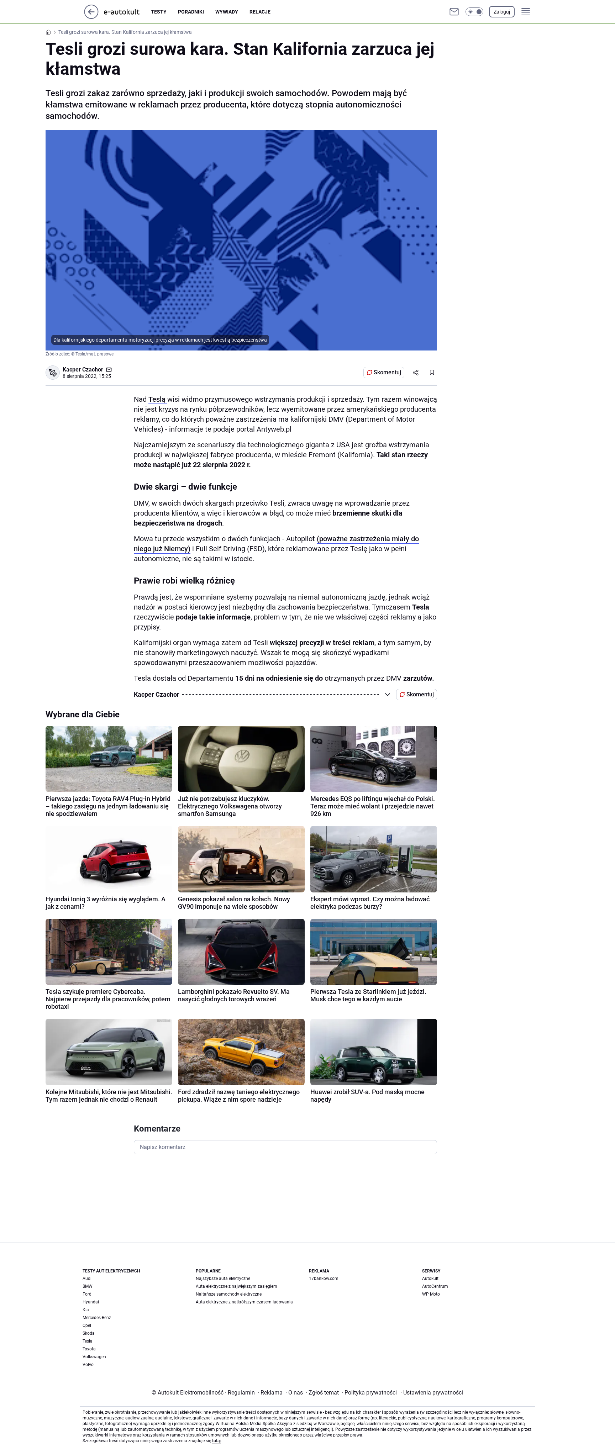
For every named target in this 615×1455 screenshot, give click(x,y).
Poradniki (191, 12)
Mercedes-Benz (97, 1317)
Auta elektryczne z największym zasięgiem (236, 1286)
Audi (87, 1278)
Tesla (88, 1341)
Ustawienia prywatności (431, 1392)
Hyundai (91, 1302)
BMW (88, 1286)
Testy (159, 12)
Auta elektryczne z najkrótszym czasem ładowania (244, 1302)
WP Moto (431, 1294)
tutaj (216, 1440)
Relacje (259, 12)
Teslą (157, 399)
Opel (87, 1325)
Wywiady (226, 12)
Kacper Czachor (83, 369)
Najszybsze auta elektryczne (223, 1278)
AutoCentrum (435, 1286)
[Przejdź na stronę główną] (91, 17)
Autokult (430, 1278)
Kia (86, 1309)
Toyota (89, 1348)
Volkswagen (94, 1356)
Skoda (89, 1333)
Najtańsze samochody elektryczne (229, 1294)
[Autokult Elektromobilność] (127, 11)
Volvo (88, 1364)
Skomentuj (387, 372)
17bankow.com (323, 1278)
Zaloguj (502, 12)
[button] (474, 11)
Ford (87, 1294)
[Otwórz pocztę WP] (454, 11)
